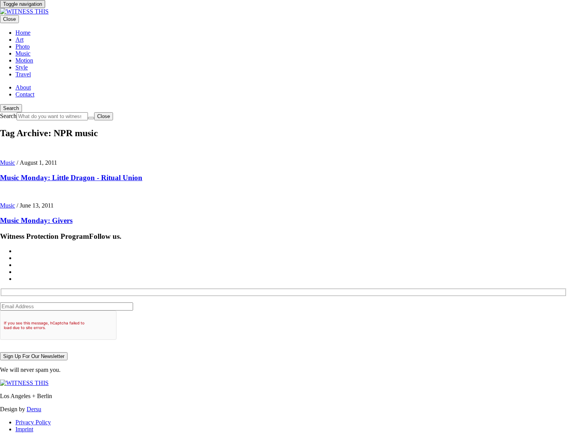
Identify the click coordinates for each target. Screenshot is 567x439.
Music (7, 162)
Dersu (34, 409)
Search (11, 108)
